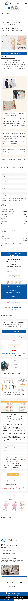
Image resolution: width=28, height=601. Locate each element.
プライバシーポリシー (17, 595)
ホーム (2, 13)
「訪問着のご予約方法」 (16, 307)
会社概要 (9, 595)
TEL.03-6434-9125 (5, 556)
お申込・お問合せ (11, 582)
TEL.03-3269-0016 (5, 547)
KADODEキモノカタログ (9, 353)
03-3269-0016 (11, 586)
